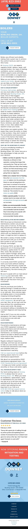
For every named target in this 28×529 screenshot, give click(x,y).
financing (4, 276)
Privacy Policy (14, 521)
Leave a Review (15, 496)
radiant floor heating (10, 109)
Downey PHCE (8, 65)
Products (14, 509)
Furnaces (4, 90)
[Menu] (14, 22)
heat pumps (12, 90)
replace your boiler (7, 81)
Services (14, 511)
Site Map (14, 524)
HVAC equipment (7, 300)
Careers (14, 506)
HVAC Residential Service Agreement (14, 363)
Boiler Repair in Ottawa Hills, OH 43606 (13, 423)
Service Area (14, 516)
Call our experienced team (10, 353)
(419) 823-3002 (9, 43)
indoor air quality (8, 193)
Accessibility (14, 523)
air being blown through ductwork (13, 200)
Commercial (14, 514)
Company (14, 503)
